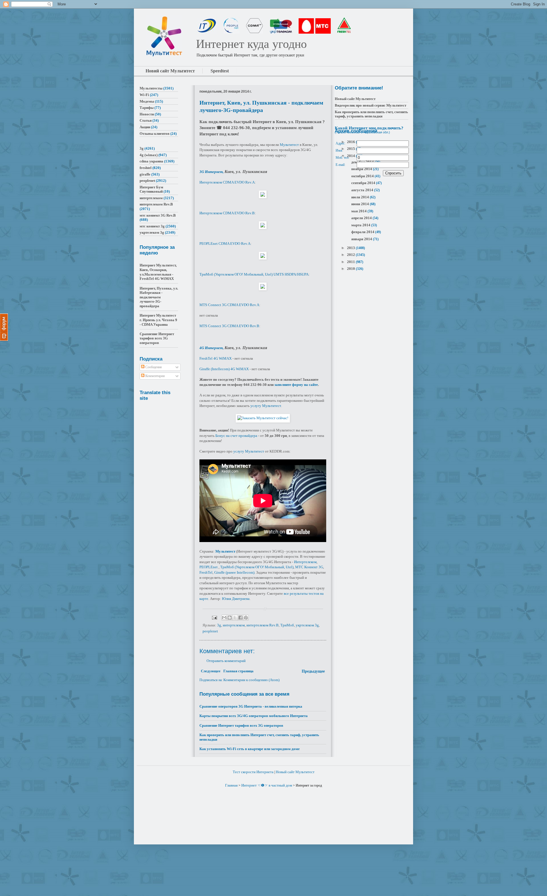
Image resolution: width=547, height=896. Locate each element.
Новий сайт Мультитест (170, 70)
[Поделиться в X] (235, 617)
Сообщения (153, 367)
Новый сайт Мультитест (355, 99)
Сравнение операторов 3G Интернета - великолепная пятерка (250, 706)
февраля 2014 (363, 232)
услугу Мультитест (265, 406)
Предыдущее (313, 671)
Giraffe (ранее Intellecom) (234, 572)
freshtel (146, 168)
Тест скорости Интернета (253, 772)
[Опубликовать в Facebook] (240, 617)
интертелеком (234, 625)
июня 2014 (360, 204)
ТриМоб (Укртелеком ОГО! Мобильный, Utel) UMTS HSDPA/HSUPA (254, 274)
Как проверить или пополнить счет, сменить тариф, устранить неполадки (371, 114)
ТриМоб (287, 625)
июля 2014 (360, 197)
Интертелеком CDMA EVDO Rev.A (227, 182)
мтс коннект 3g (152, 226)
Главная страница (238, 671)
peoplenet (210, 631)
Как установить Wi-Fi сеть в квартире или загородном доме (249, 749)
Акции (145, 127)
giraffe (145, 174)
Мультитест (289, 144)
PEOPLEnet (208, 567)
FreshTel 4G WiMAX (215, 358)
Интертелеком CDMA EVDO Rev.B (227, 213)
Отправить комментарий (226, 661)
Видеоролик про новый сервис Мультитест (370, 105)
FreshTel (206, 572)
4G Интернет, (211, 348)
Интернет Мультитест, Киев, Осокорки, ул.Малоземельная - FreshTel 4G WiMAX (158, 272)
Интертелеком (305, 562)
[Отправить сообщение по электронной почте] (214, 617)
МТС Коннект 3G (309, 567)
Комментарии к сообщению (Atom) (251, 680)
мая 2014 (359, 211)
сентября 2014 (363, 183)
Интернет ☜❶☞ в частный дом (266, 785)
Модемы (147, 101)
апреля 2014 (362, 218)
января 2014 (362, 239)
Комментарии (154, 376)
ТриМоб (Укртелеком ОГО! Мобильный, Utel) (256, 567)
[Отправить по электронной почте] (224, 617)
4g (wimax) (149, 155)
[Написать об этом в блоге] (229, 617)
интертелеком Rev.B (262, 625)
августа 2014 (362, 190)
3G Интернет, (211, 172)
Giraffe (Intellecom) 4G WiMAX (224, 369)
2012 (351, 254)
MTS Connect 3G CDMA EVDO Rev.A (229, 305)
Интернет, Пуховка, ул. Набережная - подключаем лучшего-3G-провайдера (159, 297)
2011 (351, 262)
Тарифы (147, 107)
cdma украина (151, 161)
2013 (351, 248)
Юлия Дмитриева (236, 598)
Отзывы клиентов (155, 133)
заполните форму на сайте (296, 384)
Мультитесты (151, 88)
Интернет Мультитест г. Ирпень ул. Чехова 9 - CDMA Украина (158, 319)
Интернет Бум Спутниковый (151, 189)
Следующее (211, 671)
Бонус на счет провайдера (236, 435)
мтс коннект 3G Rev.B (158, 215)
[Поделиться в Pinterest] (246, 617)
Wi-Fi (144, 95)
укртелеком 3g (307, 625)
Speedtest (220, 70)
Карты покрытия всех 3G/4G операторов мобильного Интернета (253, 716)
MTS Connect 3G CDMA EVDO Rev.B (229, 326)
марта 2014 (361, 225)
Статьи (146, 120)
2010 (351, 268)
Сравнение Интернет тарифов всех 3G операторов (241, 725)
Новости (147, 114)
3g (219, 625)
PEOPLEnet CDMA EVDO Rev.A (224, 243)
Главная (231, 785)
